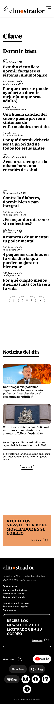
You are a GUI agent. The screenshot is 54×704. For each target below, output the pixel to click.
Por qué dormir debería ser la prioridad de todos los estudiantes (26, 144)
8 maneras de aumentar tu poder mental (26, 239)
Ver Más (26, 467)
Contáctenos (9, 610)
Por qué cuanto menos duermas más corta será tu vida (26, 284)
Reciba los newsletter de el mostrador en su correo (27, 527)
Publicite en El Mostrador (16, 602)
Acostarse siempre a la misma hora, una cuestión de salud (25, 166)
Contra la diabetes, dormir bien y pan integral (21, 202)
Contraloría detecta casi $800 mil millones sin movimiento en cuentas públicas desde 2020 (26, 430)
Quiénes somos (11, 586)
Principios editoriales (13, 593)
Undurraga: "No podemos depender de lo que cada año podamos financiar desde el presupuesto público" (23, 392)
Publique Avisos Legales (15, 606)
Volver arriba (9, 659)
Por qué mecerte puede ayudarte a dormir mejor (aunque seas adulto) (25, 95)
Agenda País (9, 107)
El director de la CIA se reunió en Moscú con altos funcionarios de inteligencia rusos (26, 456)
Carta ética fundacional (15, 589)
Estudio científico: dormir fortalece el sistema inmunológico (25, 71)
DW (5, 59)
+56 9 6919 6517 (10, 579)
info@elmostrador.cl (28, 579)
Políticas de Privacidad (14, 597)
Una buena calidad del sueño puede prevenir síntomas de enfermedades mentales (26, 120)
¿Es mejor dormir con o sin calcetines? (26, 221)
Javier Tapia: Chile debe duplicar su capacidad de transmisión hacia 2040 (24, 444)
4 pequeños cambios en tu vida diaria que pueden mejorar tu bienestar (26, 260)
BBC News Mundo (12, 81)
